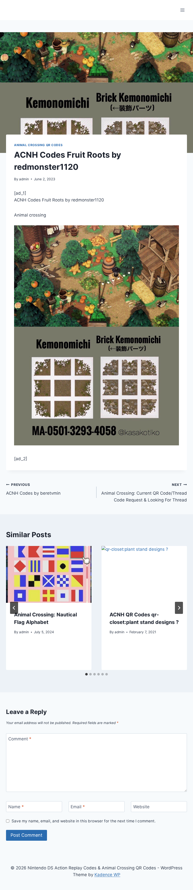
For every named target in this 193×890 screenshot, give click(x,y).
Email (78, 806)
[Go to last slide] (14, 608)
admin (24, 179)
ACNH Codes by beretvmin (33, 489)
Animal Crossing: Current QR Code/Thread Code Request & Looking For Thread (144, 493)
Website (141, 806)
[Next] (179, 608)
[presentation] (48, 574)
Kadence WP (107, 874)
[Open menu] (182, 10)
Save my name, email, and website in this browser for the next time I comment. (84, 821)
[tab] (86, 674)
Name (16, 806)
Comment (19, 738)
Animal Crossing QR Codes (38, 145)
